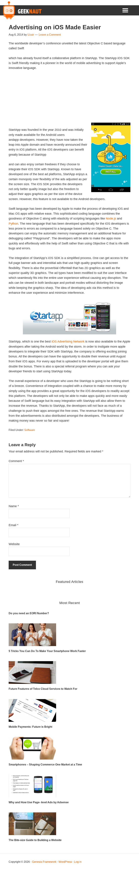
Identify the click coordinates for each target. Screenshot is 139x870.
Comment (16, 461)
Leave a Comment (50, 34)
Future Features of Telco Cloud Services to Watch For (43, 688)
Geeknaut (22, 10)
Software (29, 430)
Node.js (111, 218)
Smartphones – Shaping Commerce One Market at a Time (45, 764)
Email (13, 525)
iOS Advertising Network (68, 341)
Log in (78, 861)
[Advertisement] (69, 99)
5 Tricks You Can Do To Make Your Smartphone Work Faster (47, 651)
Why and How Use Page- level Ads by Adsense (39, 802)
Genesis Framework (44, 861)
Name (14, 506)
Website (14, 544)
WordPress (65, 861)
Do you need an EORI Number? (29, 613)
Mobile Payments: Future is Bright (30, 726)
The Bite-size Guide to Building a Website (35, 840)
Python (13, 223)
